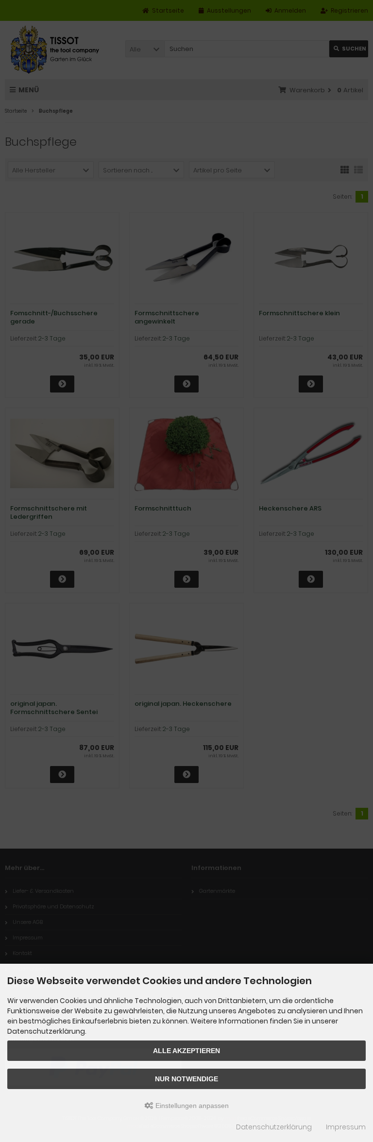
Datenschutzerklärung (274, 1127)
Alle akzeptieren (186, 1051)
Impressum (346, 1127)
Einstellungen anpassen (191, 1105)
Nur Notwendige (186, 1079)
